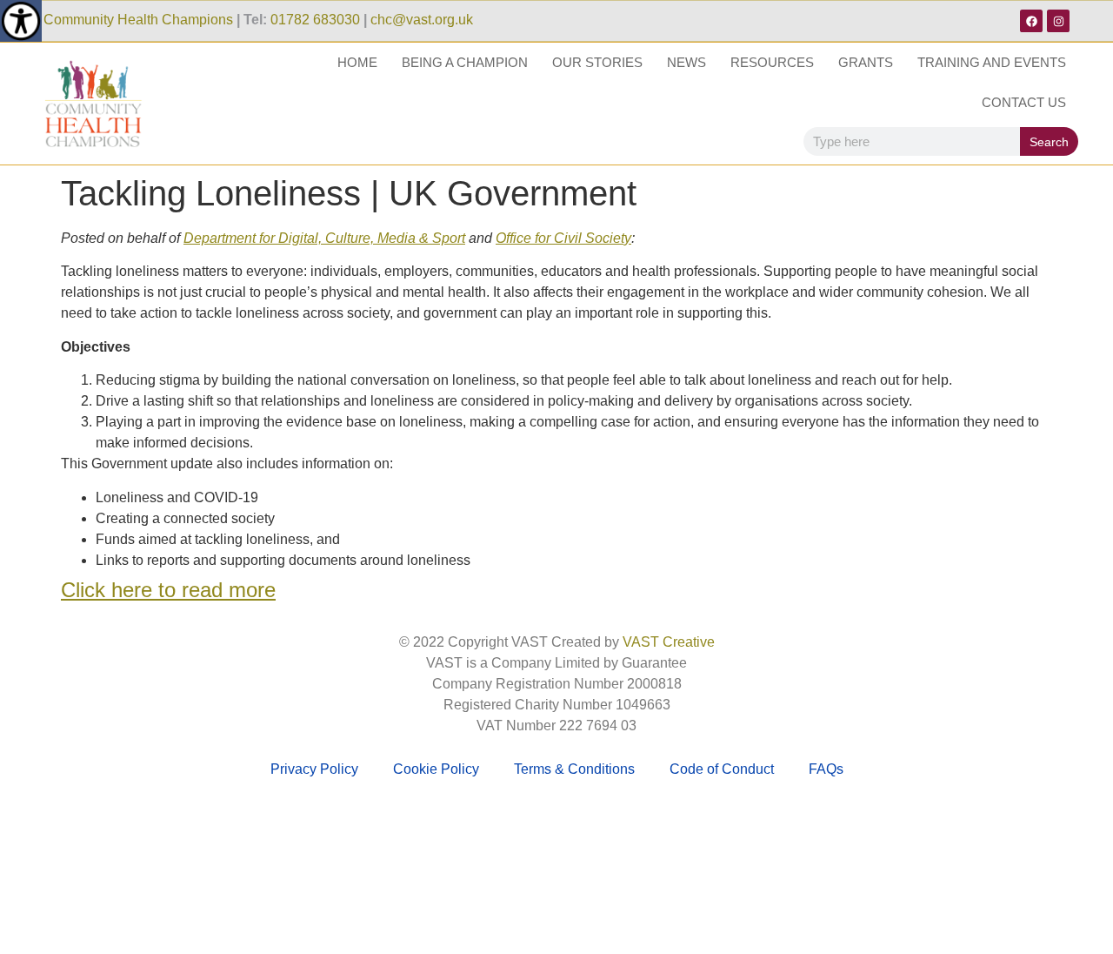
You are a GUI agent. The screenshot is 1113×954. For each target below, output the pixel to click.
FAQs (826, 769)
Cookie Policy (436, 769)
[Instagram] (1058, 21)
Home (357, 62)
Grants (865, 62)
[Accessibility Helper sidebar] (21, 21)
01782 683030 (315, 19)
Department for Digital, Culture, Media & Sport (324, 238)
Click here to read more (168, 589)
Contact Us (1024, 102)
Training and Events (991, 62)
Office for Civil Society (563, 238)
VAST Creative (669, 642)
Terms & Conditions (574, 769)
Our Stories (597, 62)
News (686, 62)
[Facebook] (1031, 21)
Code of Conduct (722, 769)
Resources (772, 62)
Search (1049, 142)
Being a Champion (465, 62)
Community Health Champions (138, 19)
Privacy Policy (314, 769)
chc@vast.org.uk (421, 19)
